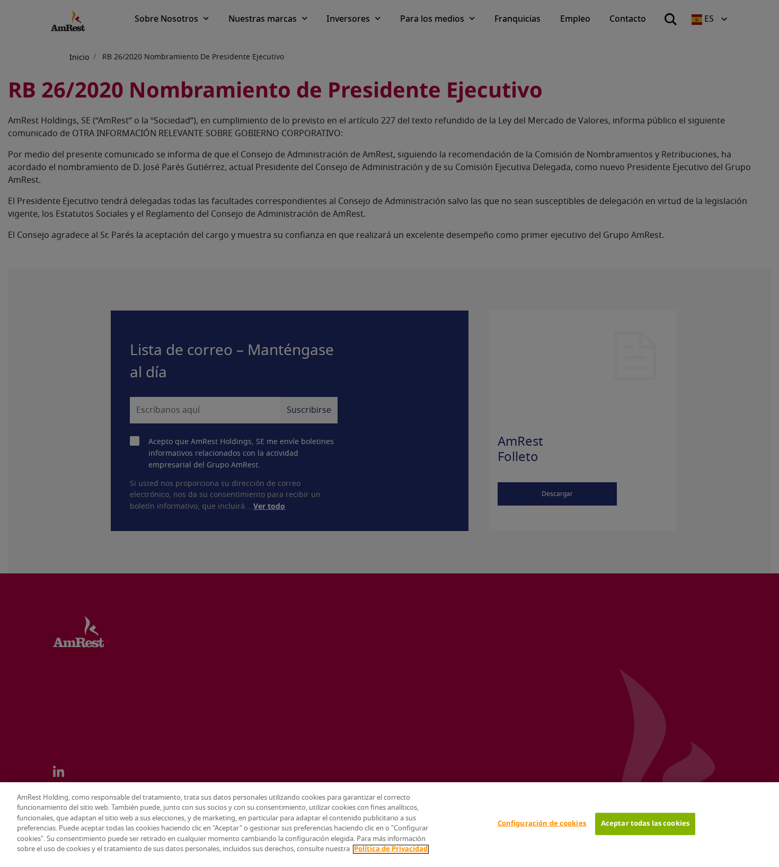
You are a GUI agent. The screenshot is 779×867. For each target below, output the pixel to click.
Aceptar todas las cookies (645, 823)
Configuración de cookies (542, 823)
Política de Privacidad (391, 849)
